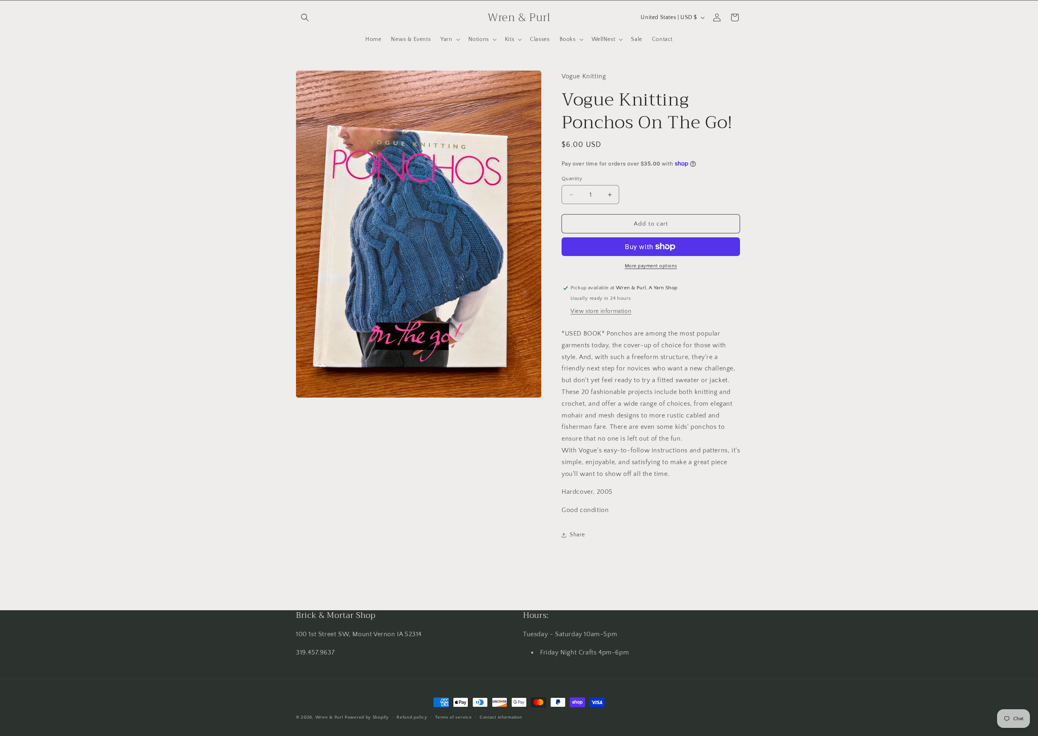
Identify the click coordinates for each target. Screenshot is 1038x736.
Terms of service (453, 717)
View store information (600, 311)
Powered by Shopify (367, 717)
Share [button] (577, 535)
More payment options (651, 266)
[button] (305, 17)
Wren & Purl (329, 717)
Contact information (501, 717)
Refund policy (412, 717)
